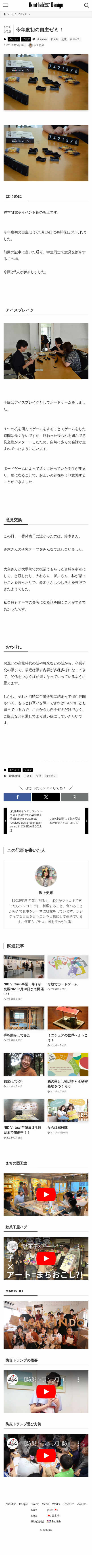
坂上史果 (46, 893)
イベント (14, 39)
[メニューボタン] (5, 5)
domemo (42, 39)
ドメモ (54, 39)
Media (46, 1504)
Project (35, 1504)
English (56, 1521)
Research (68, 1504)
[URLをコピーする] (74, 797)
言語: (50, 1510)
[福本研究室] (46, 5)
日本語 (55, 1515)
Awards (81, 1504)
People (23, 1504)
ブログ (26, 39)
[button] (17, 797)
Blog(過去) (37, 1521)
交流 (64, 39)
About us (11, 1504)
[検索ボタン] (86, 5)
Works (56, 1504)
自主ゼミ (75, 39)
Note (34, 1510)
